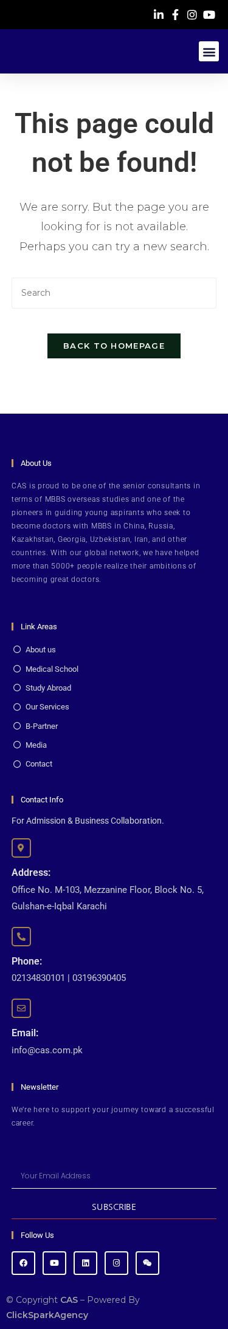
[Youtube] (54, 1263)
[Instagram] (116, 1263)
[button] (209, 51)
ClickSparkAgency (47, 1315)
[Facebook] (23, 1263)
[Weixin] (147, 1263)
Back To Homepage (114, 345)
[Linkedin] (85, 1263)
